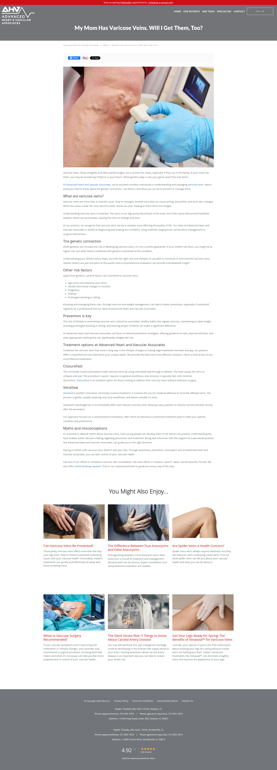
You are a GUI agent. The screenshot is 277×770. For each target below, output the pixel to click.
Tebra (152, 758)
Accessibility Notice (167, 700)
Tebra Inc (105, 701)
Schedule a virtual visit (160, 2)
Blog (105, 45)
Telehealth (125, 2)
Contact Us (187, 700)
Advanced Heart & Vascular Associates (81, 45)
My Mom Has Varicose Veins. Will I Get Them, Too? (135, 45)
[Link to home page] (17, 15)
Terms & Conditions (142, 700)
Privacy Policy (121, 700)
